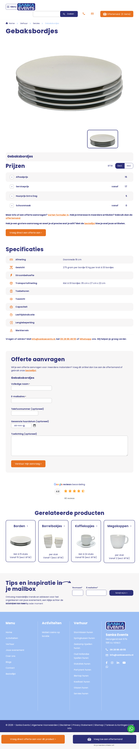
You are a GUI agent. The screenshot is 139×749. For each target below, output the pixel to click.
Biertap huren (81, 675)
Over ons (10, 656)
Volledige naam (20, 383)
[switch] (120, 167)
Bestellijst (11, 673)
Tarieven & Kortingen (116, 725)
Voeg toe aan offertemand (108, 739)
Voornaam (77, 587)
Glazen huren (81, 687)
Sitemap (98, 725)
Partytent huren (82, 669)
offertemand (13, 218)
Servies (36, 23)
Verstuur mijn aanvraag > (28, 463)
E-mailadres (18, 396)
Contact (10, 667)
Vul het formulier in (58, 214)
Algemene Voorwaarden (45, 725)
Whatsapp (85, 339)
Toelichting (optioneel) (24, 433)
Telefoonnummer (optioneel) (27, 408)
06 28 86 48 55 (68, 339)
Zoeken (70, 13)
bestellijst (89, 223)
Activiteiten (12, 638)
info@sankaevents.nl (43, 339)
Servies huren (81, 693)
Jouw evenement (15, 650)
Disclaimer (65, 725)
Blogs (8, 662)
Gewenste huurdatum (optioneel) (30, 424)
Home (12, 23)
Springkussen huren (84, 638)
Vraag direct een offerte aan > (26, 232)
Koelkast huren (82, 681)
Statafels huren (82, 663)
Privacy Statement (83, 725)
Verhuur (24, 23)
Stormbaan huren (83, 632)
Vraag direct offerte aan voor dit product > (33, 739)
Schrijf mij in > (121, 593)
